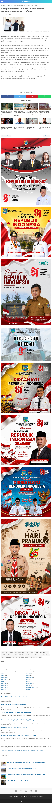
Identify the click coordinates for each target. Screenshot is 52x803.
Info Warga (10, 654)
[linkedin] (31, 792)
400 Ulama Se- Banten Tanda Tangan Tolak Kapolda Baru (16, 712)
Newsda (47, 654)
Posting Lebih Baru (6, 135)
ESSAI (31, 652)
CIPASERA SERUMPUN (19, 652)
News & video (41, 654)
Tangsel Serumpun (33, 657)
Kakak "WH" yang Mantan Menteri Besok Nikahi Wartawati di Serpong (19, 696)
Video (40, 657)
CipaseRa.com (29, 801)
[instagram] (21, 792)
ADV (3, 652)
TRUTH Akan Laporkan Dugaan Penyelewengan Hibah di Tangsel (32, 112)
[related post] (7, 106)
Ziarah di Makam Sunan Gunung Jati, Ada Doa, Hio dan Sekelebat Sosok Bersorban (22, 750)
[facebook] (7, 96)
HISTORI (4, 654)
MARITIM (15, 654)
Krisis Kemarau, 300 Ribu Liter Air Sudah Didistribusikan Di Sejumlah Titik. (26, 774)
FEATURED (42, 652)
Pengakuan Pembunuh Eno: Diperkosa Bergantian (14, 727)
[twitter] (20, 96)
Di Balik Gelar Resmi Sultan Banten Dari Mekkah (13, 743)
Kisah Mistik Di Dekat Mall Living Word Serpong (13, 704)
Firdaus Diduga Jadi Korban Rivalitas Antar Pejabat (19, 127)
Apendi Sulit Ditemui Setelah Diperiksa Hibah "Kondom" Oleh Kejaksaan (19, 113)
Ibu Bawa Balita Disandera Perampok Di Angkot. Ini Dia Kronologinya (6, 127)
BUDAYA (11, 652)
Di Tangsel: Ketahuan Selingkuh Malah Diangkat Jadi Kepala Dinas (18, 735)
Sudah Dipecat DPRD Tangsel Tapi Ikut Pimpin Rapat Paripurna (44, 112)
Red (13, 657)
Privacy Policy (24, 796)
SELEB (26, 657)
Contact (16, 796)
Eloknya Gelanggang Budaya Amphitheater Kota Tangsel (21, 768)
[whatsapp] (44, 96)
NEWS (36, 654)
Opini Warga (8, 657)
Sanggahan (21, 657)
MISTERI (21, 654)
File (47, 652)
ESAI (27, 652)
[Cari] (50, 2)
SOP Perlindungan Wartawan (36, 796)
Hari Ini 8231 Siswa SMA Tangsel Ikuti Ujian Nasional (31, 127)
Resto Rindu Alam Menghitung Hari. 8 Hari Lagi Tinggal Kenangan (18, 720)
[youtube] (36, 792)
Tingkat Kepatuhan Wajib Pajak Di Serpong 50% (44, 127)
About (10, 796)
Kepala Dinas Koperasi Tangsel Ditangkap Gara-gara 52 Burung (7, 112)
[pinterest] (32, 96)
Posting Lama (47, 135)
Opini (3, 657)
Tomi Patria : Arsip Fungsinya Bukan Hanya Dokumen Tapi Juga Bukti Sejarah (27, 762)
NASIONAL (27, 654)
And (6, 652)
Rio (16, 657)
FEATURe (36, 652)
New (32, 654)
